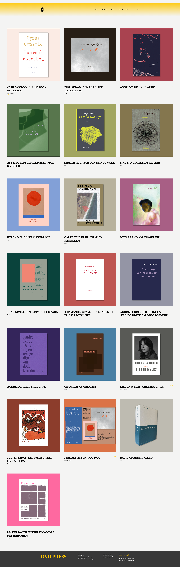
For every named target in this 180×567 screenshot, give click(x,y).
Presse (113, 9)
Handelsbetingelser (125, 555)
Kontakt (120, 9)
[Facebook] (132, 9)
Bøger (97, 9)
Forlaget (104, 9)
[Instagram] (127, 9)
